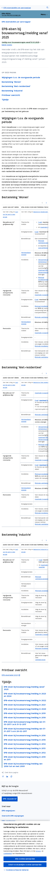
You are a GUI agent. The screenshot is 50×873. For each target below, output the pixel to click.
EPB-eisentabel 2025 (10, 675)
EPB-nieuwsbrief (9, 799)
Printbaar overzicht (11, 95)
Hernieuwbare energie (26, 254)
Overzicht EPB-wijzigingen (13, 816)
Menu (43, 14)
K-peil (40, 560)
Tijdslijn (5, 99)
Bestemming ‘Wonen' (11, 82)
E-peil (36, 232)
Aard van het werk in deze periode (10, 214)
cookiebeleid (7, 853)
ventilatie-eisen (40, 660)
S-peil (40, 222)
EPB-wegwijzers (8, 810)
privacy (38, 851)
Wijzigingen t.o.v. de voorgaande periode (21, 77)
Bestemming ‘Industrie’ (12, 90)
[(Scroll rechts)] (46, 203)
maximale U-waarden (42, 295)
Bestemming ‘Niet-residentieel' (16, 86)
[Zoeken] (47, 8)
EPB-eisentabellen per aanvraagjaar (17, 8)
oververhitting (43, 248)
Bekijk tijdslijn (7, 45)
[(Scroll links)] (42, 203)
